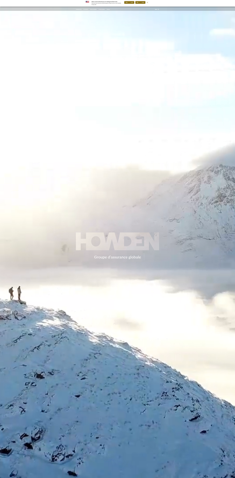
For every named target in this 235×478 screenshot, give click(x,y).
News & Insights (93, 9)
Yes (126, 2)
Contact (108, 9)
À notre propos (102, 9)
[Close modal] (147, 2)
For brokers (86, 9)
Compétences (79, 9)
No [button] (137, 2)
